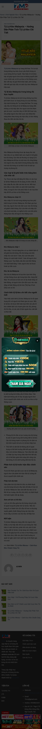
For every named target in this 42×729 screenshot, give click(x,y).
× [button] (37, 340)
